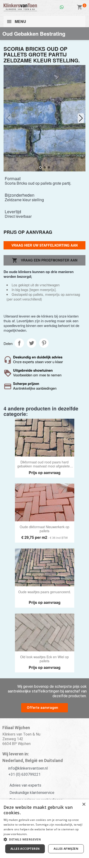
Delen (19, 343)
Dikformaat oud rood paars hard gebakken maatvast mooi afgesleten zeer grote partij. (44, 464)
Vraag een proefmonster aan (44, 260)
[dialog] (44, 828)
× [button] (83, 804)
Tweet (31, 343)
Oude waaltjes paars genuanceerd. (44, 592)
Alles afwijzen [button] (66, 849)
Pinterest (44, 343)
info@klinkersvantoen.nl (28, 768)
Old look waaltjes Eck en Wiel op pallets (44, 659)
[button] (81, 118)
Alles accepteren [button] (25, 849)
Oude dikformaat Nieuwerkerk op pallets (44, 529)
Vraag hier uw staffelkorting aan (44, 245)
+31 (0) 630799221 (24, 774)
